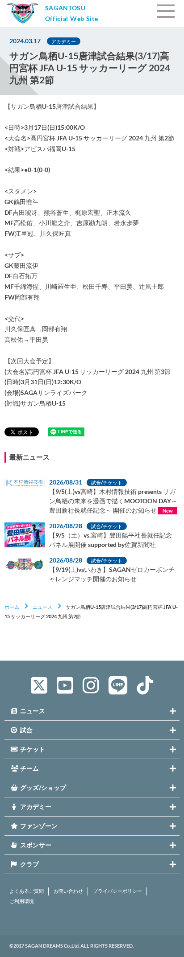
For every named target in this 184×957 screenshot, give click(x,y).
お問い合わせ (68, 891)
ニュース (42, 607)
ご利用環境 (21, 901)
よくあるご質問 (26, 891)
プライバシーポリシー (117, 891)
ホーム (11, 607)
